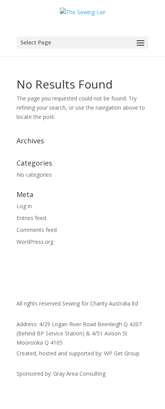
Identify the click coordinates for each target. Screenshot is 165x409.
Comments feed (36, 229)
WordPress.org (34, 241)
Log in (24, 206)
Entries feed (31, 218)
